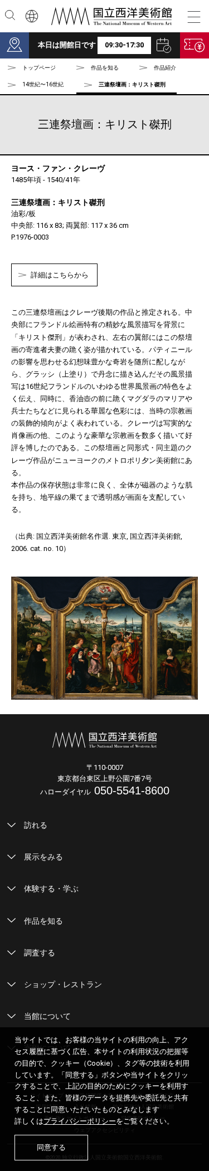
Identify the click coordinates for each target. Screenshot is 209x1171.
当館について (47, 1016)
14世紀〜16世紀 (43, 84)
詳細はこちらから (60, 275)
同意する (51, 1147)
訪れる (35, 825)
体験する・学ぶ (51, 888)
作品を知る (43, 920)
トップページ (39, 67)
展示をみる (43, 856)
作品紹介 (165, 67)
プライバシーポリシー (79, 1121)
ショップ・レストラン (63, 984)
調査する (39, 952)
